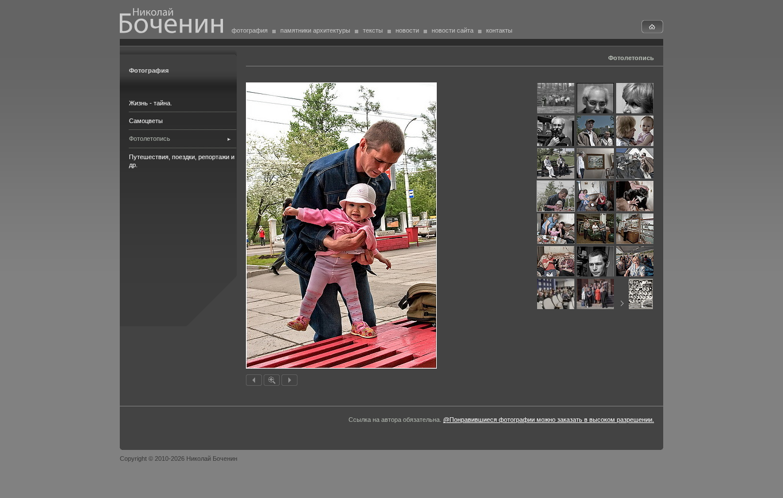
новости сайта (452, 30)
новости (407, 30)
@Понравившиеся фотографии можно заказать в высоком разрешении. (548, 419)
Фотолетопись (149, 138)
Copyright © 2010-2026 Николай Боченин (178, 458)
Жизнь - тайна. (150, 103)
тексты (373, 30)
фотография (250, 30)
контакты (499, 30)
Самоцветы (146, 120)
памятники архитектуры (315, 30)
